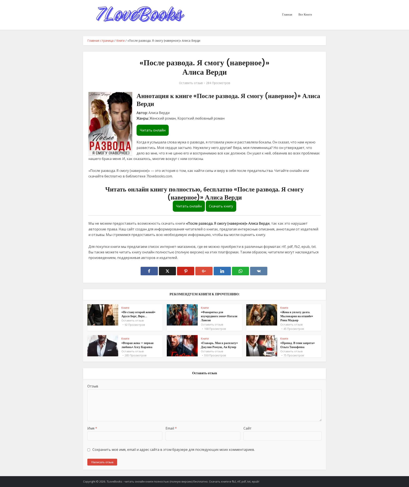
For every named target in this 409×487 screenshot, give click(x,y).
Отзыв (92, 386)
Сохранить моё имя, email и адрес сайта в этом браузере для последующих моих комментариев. (173, 449)
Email (171, 428)
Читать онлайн (153, 130)
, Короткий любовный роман (200, 118)
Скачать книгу (221, 206)
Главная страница (100, 41)
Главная (287, 14)
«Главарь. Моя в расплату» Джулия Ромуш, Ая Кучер (219, 345)
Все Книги (305, 14)
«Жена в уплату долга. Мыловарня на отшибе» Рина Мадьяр (296, 316)
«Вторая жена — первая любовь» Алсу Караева (137, 345)
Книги (120, 41)
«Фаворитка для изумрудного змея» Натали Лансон (219, 316)
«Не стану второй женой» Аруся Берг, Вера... (138, 314)
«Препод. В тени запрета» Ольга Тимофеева (297, 345)
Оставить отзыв (191, 83)
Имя (92, 428)
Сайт (247, 428)
